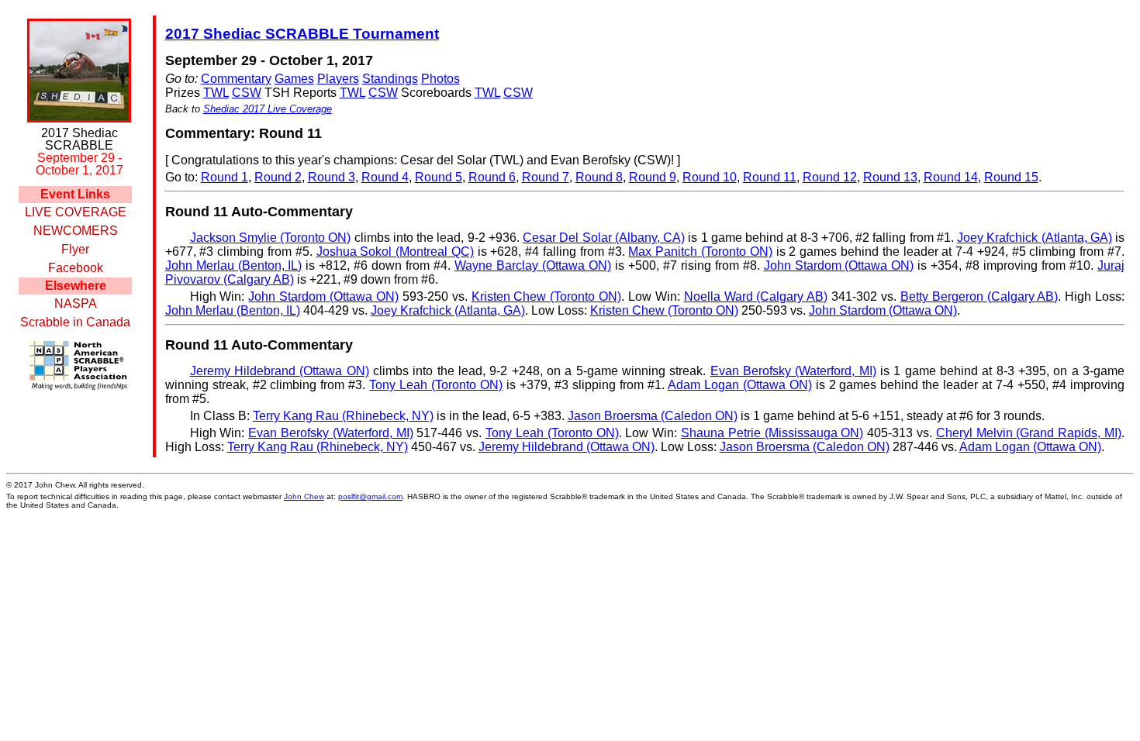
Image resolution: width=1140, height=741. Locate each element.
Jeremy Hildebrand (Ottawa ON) (279, 370)
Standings (390, 78)
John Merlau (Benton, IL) (233, 265)
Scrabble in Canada (75, 322)
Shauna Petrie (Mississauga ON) (772, 432)
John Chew (304, 496)
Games (294, 78)
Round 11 (769, 177)
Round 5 (438, 177)
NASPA (75, 303)
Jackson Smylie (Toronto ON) (270, 237)
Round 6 (492, 177)
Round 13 (890, 177)
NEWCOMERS (75, 230)
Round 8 (599, 177)
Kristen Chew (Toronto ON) (547, 296)
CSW (246, 92)
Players (338, 78)
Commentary (236, 78)
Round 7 (545, 177)
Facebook (75, 267)
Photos (440, 78)
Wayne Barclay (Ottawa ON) (532, 265)
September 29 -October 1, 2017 (79, 164)
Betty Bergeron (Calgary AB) (979, 296)
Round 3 (331, 177)
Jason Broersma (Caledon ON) (653, 415)
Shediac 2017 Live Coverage (267, 109)
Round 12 (830, 177)
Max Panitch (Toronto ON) (700, 251)
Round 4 (385, 177)
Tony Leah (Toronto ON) (436, 384)
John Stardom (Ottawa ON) (839, 265)
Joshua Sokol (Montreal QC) (395, 251)
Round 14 (951, 177)
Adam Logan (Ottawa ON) (740, 384)
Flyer (75, 249)
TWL (216, 92)
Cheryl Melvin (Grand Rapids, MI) (1028, 432)
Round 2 (278, 177)
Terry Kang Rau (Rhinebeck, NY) (343, 415)
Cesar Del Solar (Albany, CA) (604, 237)
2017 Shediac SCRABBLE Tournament (302, 34)
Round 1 (224, 177)
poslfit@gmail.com (370, 496)
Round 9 (652, 177)
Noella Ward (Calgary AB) (756, 296)
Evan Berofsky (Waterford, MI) (793, 370)
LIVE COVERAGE (75, 212)
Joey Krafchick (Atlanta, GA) (1034, 237)
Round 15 (1011, 177)
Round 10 (709, 177)
